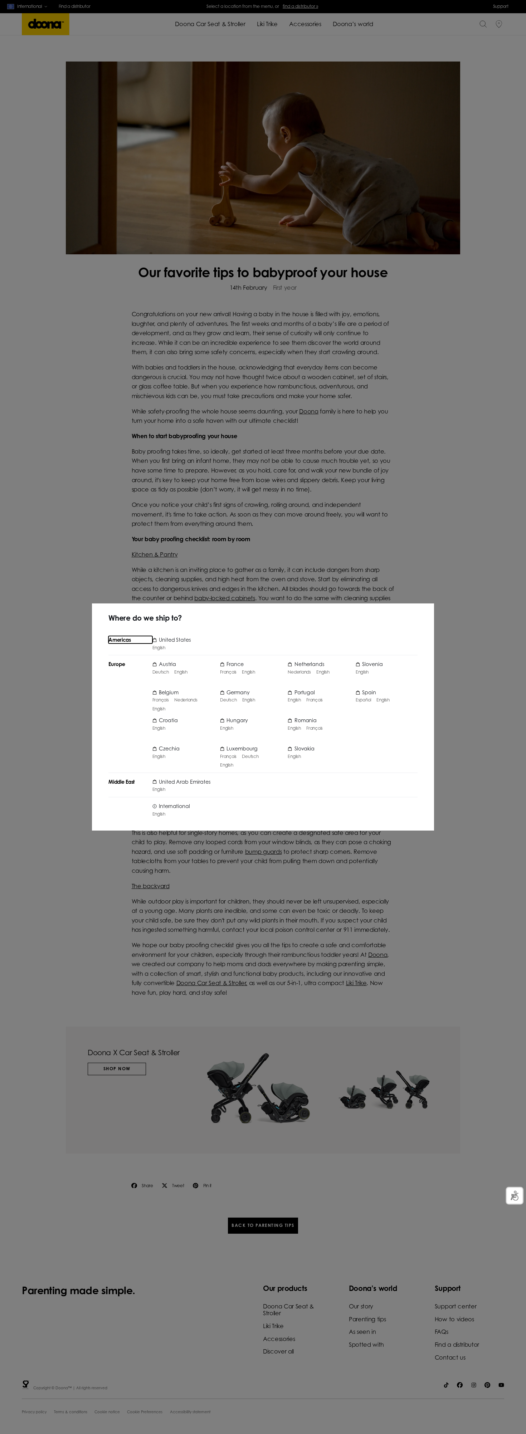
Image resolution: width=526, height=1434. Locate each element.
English (158, 648)
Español (363, 700)
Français (160, 700)
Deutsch (160, 672)
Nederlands (186, 700)
